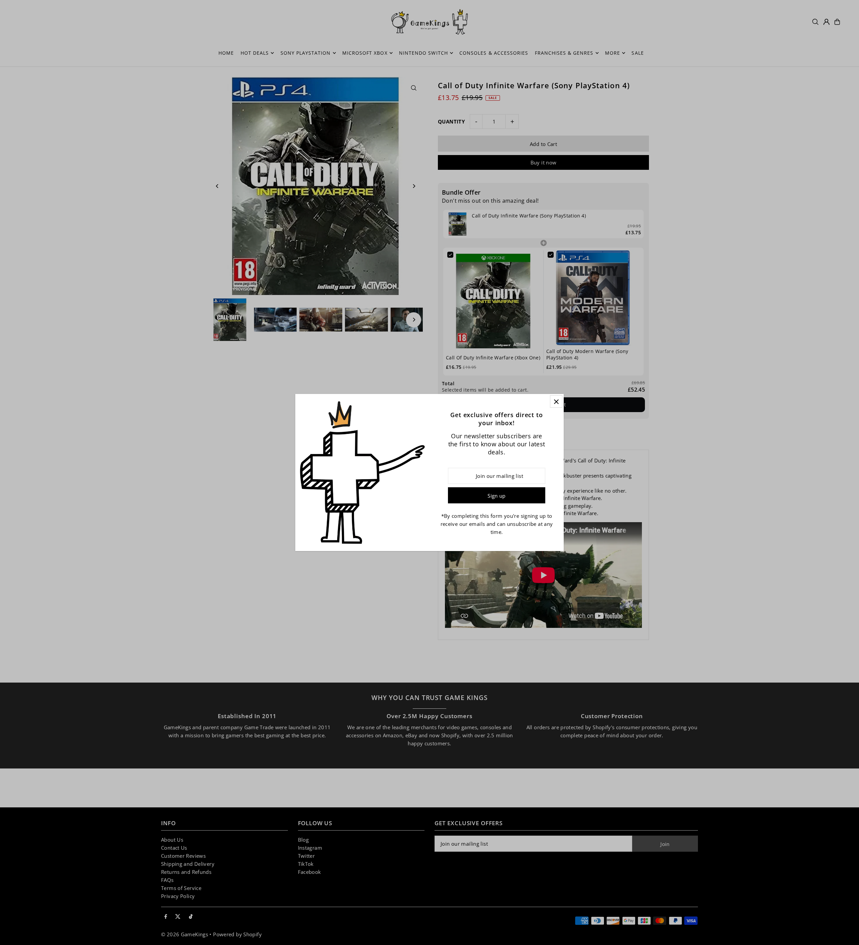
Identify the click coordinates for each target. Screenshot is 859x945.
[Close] (556, 401)
